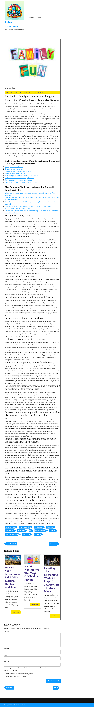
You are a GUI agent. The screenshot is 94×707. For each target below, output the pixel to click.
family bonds (39, 527)
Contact (39, 17)
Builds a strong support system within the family (21, 182)
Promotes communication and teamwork (19, 171)
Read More (17, 612)
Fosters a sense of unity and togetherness (19, 178)
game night (21, 531)
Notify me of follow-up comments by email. (19, 674)
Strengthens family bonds (14, 167)
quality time (26, 534)
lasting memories (40, 531)
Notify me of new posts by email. (16, 676)
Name (6, 649)
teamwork (37, 534)
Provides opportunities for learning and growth (21, 176)
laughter (52, 531)
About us (31, 17)
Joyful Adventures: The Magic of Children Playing (31, 573)
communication (11, 527)
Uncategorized (10, 88)
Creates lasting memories (14, 169)
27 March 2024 (13, 92)
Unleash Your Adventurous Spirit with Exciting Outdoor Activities (12, 577)
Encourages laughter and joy (15, 173)
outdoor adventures (12, 534)
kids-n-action (26, 92)
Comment (7, 631)
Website (6, 661)
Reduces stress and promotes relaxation (19, 180)
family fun (50, 527)
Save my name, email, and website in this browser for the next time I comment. (31, 668)
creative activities (25, 527)
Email (6, 655)
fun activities (10, 531)
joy (30, 531)
